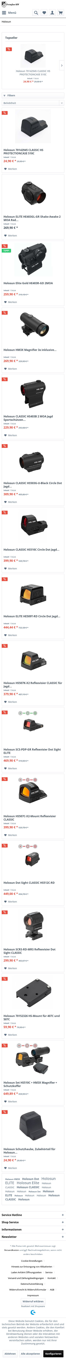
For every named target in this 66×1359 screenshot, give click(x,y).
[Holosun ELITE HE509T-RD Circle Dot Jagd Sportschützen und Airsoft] (33, 593)
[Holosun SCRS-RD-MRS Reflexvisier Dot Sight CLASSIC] (33, 926)
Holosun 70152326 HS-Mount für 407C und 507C (32, 1017)
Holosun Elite (28, 1182)
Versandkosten (11, 1250)
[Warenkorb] (60, 12)
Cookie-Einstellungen (31, 1260)
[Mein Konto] (52, 12)
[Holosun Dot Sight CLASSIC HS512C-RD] (33, 859)
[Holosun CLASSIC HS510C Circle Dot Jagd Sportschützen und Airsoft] (33, 526)
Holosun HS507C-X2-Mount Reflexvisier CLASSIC (30, 817)
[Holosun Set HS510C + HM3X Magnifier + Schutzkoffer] (33, 1059)
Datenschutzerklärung (32, 1283)
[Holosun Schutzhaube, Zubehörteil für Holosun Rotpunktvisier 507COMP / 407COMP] (33, 1125)
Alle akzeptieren (30, 1353)
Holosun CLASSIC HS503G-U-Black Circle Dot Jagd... (33, 484)
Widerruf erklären (33, 1301)
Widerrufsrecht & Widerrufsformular (27, 1289)
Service (48, 1272)
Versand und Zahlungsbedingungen (26, 1278)
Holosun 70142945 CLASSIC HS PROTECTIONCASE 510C (33, 72)
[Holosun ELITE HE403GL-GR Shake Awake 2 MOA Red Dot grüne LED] (33, 193)
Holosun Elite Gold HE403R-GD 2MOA (28, 283)
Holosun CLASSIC (28, 1187)
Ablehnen (10, 1353)
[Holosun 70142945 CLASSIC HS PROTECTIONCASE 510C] (33, 56)
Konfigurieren (53, 1353)
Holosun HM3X (12, 1179)
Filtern (11, 95)
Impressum (33, 1295)
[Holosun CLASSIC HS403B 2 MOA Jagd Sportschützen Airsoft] (33, 393)
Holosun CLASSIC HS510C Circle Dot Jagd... (31, 549)
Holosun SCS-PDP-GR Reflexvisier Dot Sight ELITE (32, 751)
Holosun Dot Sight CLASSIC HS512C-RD (29, 883)
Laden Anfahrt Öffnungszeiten (26, 1272)
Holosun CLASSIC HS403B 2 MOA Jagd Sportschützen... (28, 418)
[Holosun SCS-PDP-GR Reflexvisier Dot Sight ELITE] (33, 726)
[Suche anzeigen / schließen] (35, 12)
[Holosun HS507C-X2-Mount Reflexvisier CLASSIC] (33, 792)
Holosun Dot (31, 1179)
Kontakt (52, 1278)
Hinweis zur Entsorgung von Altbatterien (31, 1266)
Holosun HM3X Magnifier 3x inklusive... (30, 350)
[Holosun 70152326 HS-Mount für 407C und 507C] (33, 992)
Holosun (46, 1187)
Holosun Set (35, 1191)
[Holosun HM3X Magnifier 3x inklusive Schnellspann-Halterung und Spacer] (33, 326)
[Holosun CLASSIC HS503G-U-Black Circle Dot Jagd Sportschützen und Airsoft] (33, 459)
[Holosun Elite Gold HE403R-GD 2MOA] (33, 259)
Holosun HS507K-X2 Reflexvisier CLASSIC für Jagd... (33, 684)
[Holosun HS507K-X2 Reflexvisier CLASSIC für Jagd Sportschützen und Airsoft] (33, 659)
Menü (12, 13)
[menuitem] (9, 12)
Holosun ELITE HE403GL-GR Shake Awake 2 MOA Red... (32, 218)
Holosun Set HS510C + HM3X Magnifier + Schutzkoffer (30, 1084)
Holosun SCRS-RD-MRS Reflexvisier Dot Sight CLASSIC (30, 951)
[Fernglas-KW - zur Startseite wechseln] (10, 5)
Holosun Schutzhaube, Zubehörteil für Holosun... (29, 1150)
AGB (52, 1289)
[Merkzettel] (44, 12)
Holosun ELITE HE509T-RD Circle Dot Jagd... (32, 616)
